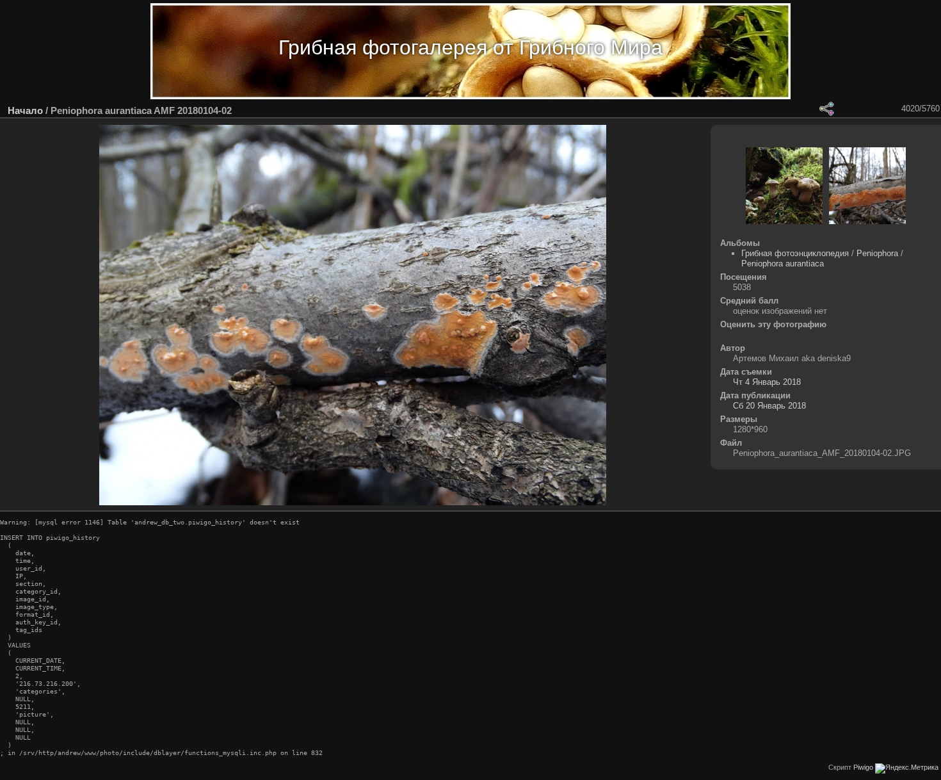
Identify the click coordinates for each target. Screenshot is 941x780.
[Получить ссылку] (826, 109)
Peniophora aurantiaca (782, 263)
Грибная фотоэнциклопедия (795, 253)
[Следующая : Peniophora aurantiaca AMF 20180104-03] (893, 109)
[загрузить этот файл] (809, 109)
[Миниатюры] (859, 109)
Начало (25, 110)
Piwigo (863, 767)
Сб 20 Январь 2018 (769, 405)
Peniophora (877, 253)
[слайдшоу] (793, 109)
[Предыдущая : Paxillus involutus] (876, 109)
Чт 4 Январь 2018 (767, 382)
